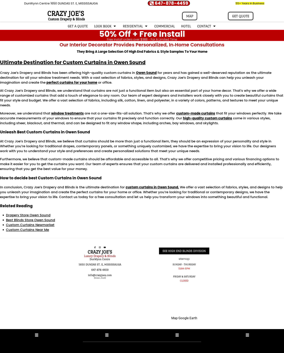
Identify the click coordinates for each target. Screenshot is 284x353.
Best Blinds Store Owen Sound (30, 220)
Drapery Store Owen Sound (28, 215)
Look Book (102, 26)
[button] (36, 335)
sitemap (184, 259)
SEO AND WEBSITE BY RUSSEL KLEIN (173, 347)
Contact (204, 26)
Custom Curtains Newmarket (30, 225)
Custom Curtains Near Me (27, 229)
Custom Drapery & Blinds (66, 19)
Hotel (186, 26)
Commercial (164, 26)
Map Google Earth (184, 318)
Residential (133, 26)
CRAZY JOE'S (65, 13)
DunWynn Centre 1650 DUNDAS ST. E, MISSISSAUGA (61, 3)
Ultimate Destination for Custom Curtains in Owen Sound (73, 62)
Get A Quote (78, 26)
